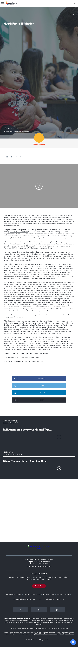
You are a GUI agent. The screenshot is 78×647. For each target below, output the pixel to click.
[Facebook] (11, 156)
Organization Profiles (13, 594)
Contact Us (60, 599)
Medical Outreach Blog (32, 594)
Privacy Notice (38, 599)
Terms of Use (53, 634)
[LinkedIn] (6, 156)
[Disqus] (39, 512)
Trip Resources (48, 594)
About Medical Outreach (22, 599)
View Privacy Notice (41, 634)
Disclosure (50, 599)
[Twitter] (16, 156)
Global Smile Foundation (19, 232)
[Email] (21, 156)
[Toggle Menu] (2, 3)
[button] (73, 642)
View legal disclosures (67, 634)
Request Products (63, 594)
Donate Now (39, 586)
